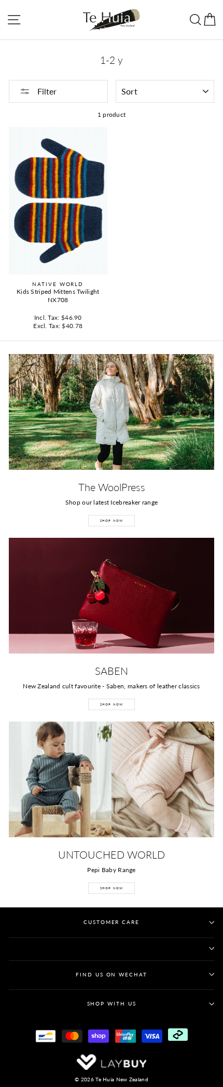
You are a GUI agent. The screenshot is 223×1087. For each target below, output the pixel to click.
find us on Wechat (111, 974)
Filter (46, 91)
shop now (111, 888)
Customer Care (111, 922)
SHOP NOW (111, 520)
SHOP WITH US (111, 1004)
